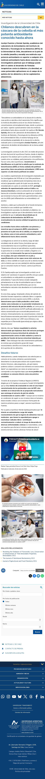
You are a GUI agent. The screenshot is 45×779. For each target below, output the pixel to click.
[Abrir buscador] (38, 4)
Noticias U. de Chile (13, 644)
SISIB (11, 769)
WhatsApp (42, 576)
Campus (11, 751)
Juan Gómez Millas (25, 754)
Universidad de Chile (21, 769)
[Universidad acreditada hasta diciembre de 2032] (26, 726)
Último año (9, 613)
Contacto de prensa (14, 649)
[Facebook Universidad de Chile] (36, 696)
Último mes (9, 609)
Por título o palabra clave (11, 591)
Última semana (10, 605)
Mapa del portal (18, 763)
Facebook (34, 576)
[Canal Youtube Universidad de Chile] (14, 696)
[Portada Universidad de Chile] (13, 4)
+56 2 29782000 (14, 760)
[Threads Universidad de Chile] (31, 696)
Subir (3, 570)
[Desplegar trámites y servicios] (42, 664)
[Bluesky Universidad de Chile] (19, 696)
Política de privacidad (22, 771)
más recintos (22, 756)
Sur (34, 754)
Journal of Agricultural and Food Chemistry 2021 (20, 561)
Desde (5, 616)
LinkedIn (38, 576)
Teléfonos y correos (29, 760)
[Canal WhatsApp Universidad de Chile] (2, 696)
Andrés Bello (19, 751)
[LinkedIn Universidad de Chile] (42, 696)
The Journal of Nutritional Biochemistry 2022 (19, 558)
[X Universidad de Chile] (25, 696)
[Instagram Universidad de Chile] (8, 696)
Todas (7, 601)
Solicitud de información (22, 712)
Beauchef (28, 751)
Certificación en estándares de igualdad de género (24, 736)
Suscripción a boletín (14, 653)
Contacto (29, 763)
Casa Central (28, 747)
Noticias (6, 12)
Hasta (5, 624)
